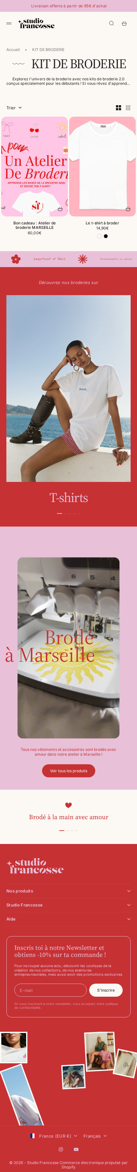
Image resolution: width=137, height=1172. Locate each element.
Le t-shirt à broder (102, 223)
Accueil (13, 49)
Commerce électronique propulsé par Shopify (94, 1164)
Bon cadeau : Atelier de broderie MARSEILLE (34, 226)
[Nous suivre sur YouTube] (76, 1149)
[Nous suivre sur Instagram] (60, 1149)
